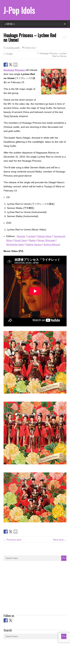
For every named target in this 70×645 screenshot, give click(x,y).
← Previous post (12, 539)
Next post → (59, 539)
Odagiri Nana (44, 236)
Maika (32, 240)
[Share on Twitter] (10, 65)
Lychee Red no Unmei (59, 54)
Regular (21, 236)
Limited (31, 236)
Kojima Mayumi (52, 244)
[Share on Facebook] (6, 65)
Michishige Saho (15, 244)
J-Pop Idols (19, 10)
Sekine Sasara (34, 244)
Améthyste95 (13, 48)
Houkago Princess (49, 53)
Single (9, 54)
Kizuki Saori (20, 240)
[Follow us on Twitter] (10, 620)
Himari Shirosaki (46, 240)
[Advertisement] (29, 586)
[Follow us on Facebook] (6, 620)
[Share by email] (15, 65)
